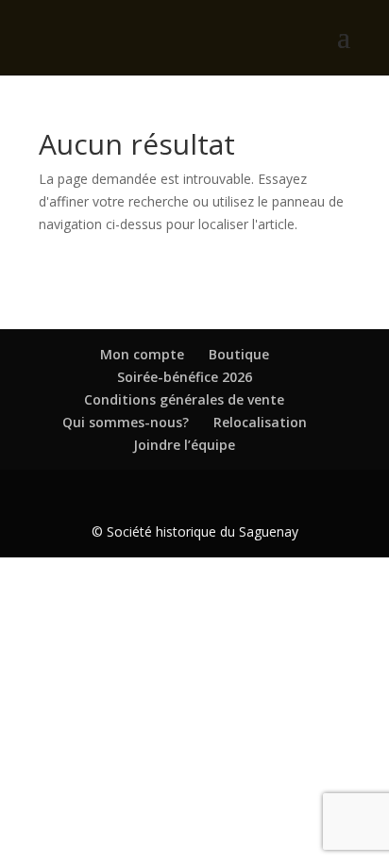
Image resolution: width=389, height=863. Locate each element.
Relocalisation (260, 422)
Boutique (239, 354)
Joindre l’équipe (184, 445)
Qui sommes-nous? (125, 422)
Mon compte (142, 354)
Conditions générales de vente (184, 399)
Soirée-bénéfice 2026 (184, 377)
